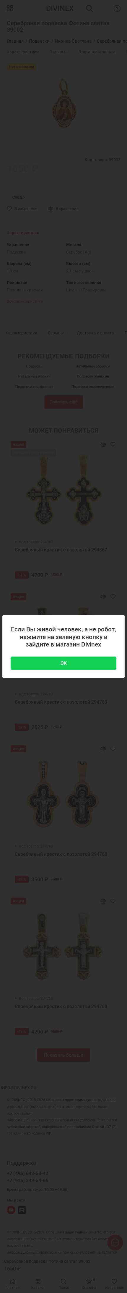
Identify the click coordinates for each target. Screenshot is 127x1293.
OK (64, 663)
